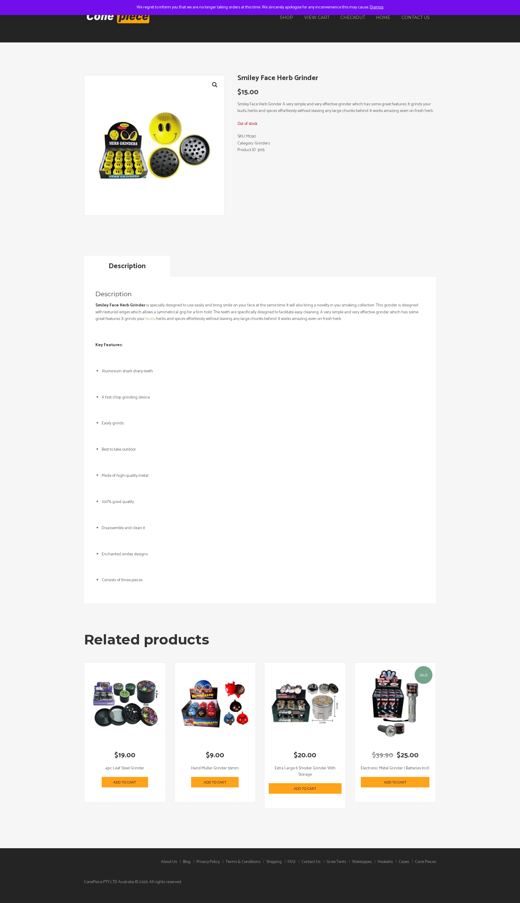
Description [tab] (127, 266)
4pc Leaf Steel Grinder (124, 768)
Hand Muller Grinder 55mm (215, 768)
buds (150, 318)
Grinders (262, 143)
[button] (214, 84)
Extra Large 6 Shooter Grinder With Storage (305, 771)
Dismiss (376, 7)
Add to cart (124, 782)
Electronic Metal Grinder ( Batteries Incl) (395, 768)
